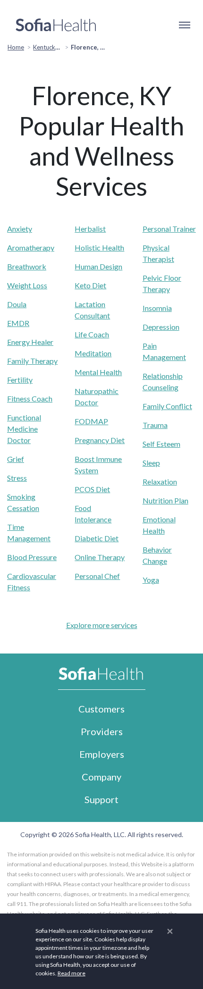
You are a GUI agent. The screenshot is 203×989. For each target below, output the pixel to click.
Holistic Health (99, 247)
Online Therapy (100, 557)
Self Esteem (161, 443)
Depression (161, 326)
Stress (17, 477)
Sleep (151, 462)
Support (101, 799)
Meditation (93, 353)
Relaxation (160, 481)
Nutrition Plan (165, 500)
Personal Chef (97, 575)
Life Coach (92, 334)
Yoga (151, 579)
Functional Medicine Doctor (24, 428)
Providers (102, 731)
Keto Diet (90, 285)
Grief (15, 458)
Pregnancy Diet (100, 440)
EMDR (18, 322)
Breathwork (26, 266)
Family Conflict (167, 406)
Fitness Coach (29, 398)
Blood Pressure (32, 557)
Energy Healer (30, 341)
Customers (101, 708)
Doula (16, 304)
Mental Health (98, 372)
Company (101, 776)
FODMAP (91, 421)
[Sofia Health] (56, 25)
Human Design (98, 266)
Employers (101, 754)
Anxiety (19, 228)
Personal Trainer (169, 228)
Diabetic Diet (96, 538)
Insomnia (157, 307)
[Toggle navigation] (184, 25)
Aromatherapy (30, 247)
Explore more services (101, 624)
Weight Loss (27, 285)
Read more (71, 973)
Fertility (20, 379)
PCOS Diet (92, 489)
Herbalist (90, 228)
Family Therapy (32, 360)
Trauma (155, 424)
